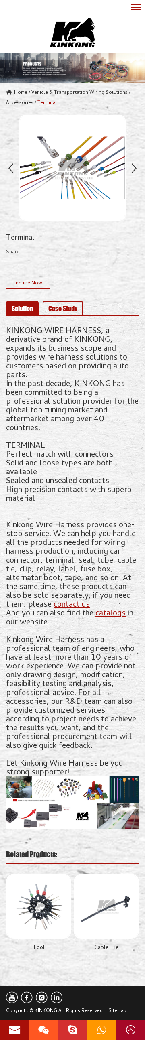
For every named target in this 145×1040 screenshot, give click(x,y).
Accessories (19, 102)
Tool (39, 947)
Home (20, 92)
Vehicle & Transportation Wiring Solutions (79, 92)
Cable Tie (106, 947)
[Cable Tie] (106, 906)
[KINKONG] (72, 32)
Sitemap (117, 1010)
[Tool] (38, 906)
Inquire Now (28, 282)
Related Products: (31, 854)
